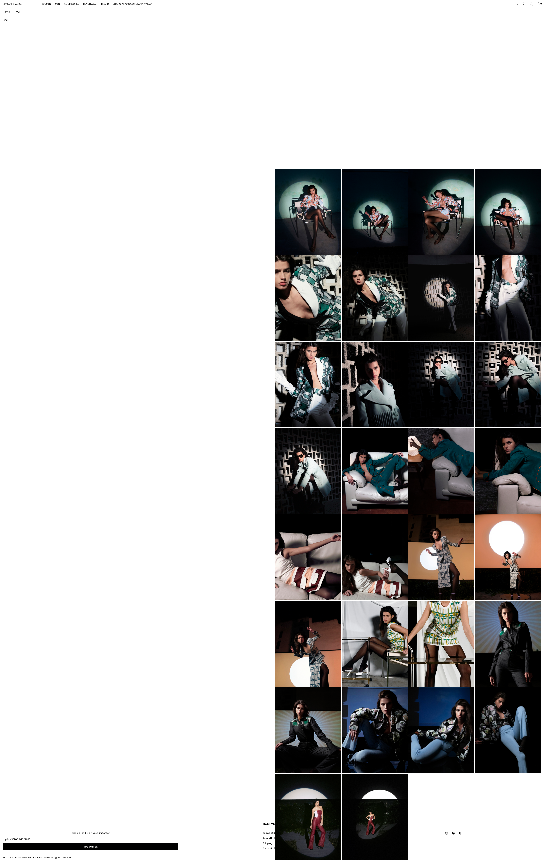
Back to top (272, 824)
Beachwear (90, 4)
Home (6, 11)
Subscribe (90, 846)
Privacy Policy (270, 848)
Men (57, 4)
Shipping (267, 843)
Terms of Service (272, 833)
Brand (105, 4)
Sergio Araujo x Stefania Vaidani (133, 4)
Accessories (71, 4)
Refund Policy (270, 838)
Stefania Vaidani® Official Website (30, 857)
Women (46, 4)
